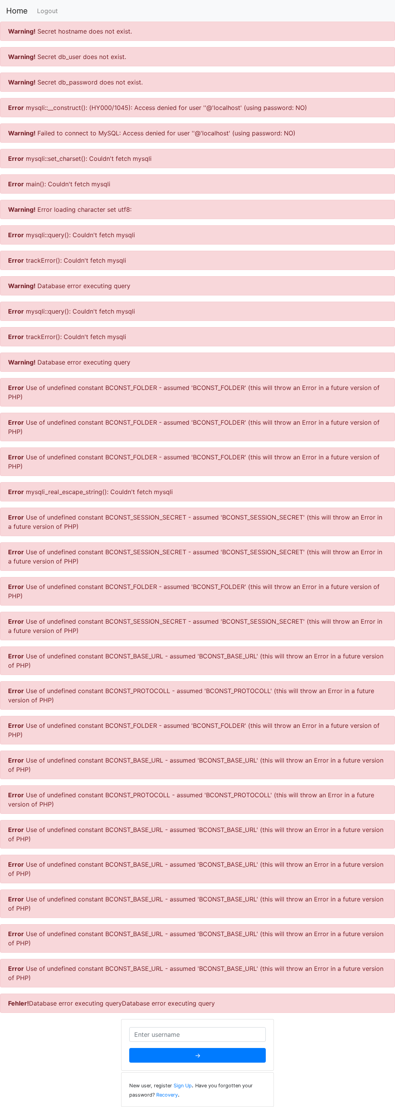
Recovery (167, 1095)
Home (17, 10)
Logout (47, 11)
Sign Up (183, 1085)
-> (198, 1055)
